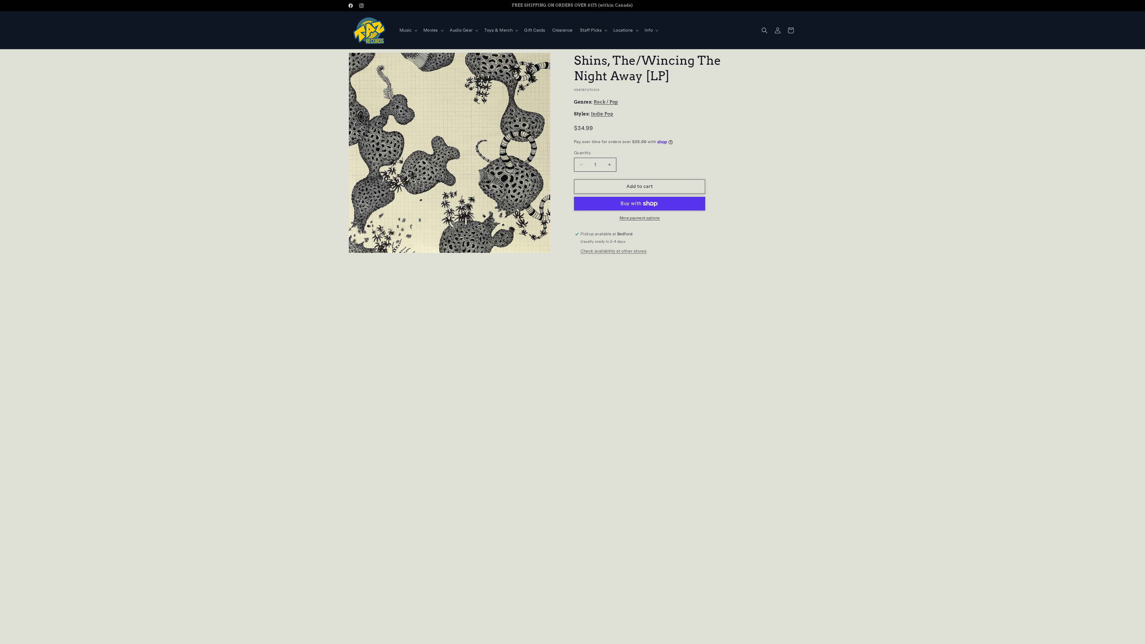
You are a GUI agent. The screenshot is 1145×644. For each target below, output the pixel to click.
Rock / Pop (606, 102)
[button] (408, 30)
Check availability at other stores (613, 251)
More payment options (640, 218)
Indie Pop (602, 114)
